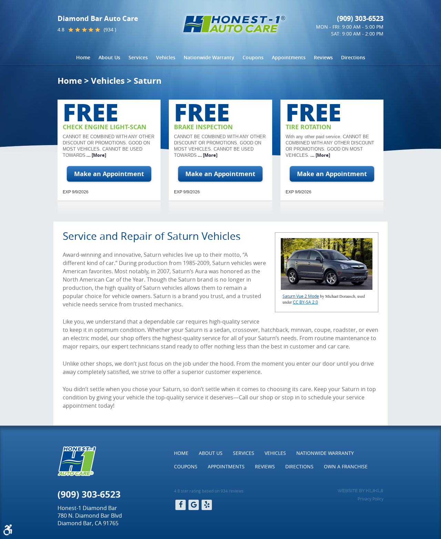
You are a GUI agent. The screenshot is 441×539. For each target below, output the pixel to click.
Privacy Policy (370, 498)
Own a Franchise (346, 466)
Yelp (207, 505)
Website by (360, 491)
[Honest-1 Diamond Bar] (234, 24)
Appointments (289, 57)
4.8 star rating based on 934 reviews (209, 491)
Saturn (148, 81)
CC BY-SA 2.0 (305, 302)
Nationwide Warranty (209, 57)
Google (193, 505)
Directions (353, 57)
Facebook (180, 505)
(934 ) (110, 29)
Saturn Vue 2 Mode (301, 296)
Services (138, 57)
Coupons (253, 57)
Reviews (323, 57)
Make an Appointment (109, 174)
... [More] (95, 155)
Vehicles (165, 57)
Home (83, 57)
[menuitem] (83, 57)
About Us (109, 57)
